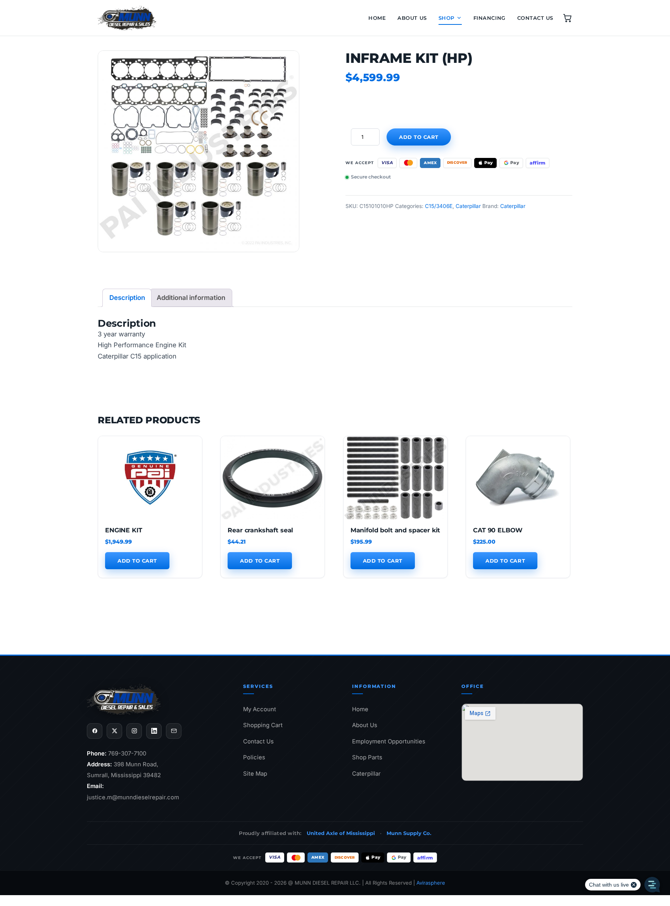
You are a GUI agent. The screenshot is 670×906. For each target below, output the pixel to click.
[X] (114, 731)
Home (377, 18)
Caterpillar (468, 206)
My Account (259, 709)
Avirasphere (430, 883)
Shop (446, 18)
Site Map (255, 773)
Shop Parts (367, 757)
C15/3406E (438, 206)
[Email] (173, 731)
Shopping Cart (263, 725)
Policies (254, 757)
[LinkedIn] (154, 731)
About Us (412, 18)
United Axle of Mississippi (341, 833)
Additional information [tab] (191, 297)
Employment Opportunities (388, 741)
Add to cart (419, 137)
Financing (489, 18)
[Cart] (567, 18)
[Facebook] (94, 731)
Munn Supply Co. (409, 833)
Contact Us (535, 18)
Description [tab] (127, 297)
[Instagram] (134, 731)
